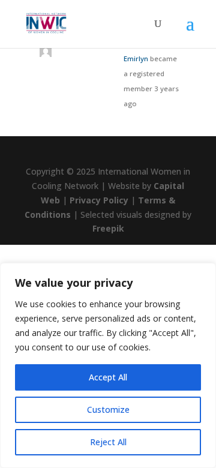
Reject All (108, 442)
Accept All (108, 377)
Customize (108, 409)
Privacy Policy (99, 200)
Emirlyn (136, 58)
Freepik (108, 228)
